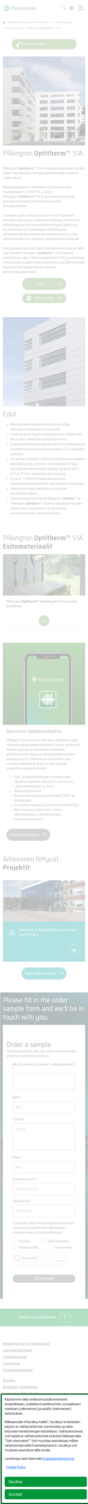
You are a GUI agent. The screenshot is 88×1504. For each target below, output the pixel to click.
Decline (16, 1481)
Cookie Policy (16, 1467)
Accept (15, 1494)
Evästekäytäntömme (58, 1459)
